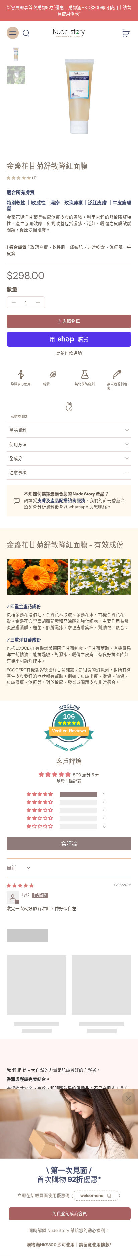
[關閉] (128, 1098)
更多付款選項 (69, 353)
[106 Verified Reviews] (69, 754)
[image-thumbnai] (16, 54)
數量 (12, 289)
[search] (26, 33)
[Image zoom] (79, 96)
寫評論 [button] (69, 843)
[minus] (13, 302)
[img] (20, 885)
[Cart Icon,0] (124, 33)
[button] (69, 321)
